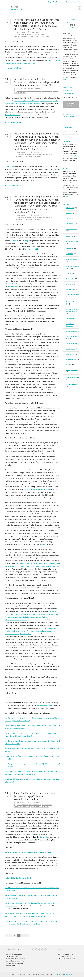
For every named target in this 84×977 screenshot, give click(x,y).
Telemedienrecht (71, 343)
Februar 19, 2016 (22, 152)
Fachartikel (14, 241)
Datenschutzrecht (34, 91)
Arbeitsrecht (22, 34)
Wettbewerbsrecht (72, 384)
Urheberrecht (70, 354)
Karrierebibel (44, 837)
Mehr (64, 79)
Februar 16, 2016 (22, 215)
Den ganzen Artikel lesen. (13, 68)
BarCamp (69, 213)
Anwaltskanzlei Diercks (44, 706)
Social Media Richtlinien (40, 36)
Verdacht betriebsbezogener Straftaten (37, 489)
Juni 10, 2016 (21, 32)
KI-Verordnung (70, 289)
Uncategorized (70, 349)
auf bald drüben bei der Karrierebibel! (18, 878)
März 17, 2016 (21, 88)
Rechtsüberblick (71, 318)
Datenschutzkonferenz (12, 115)
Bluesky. (67, 197)
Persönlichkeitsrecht (22, 36)
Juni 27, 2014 (21, 802)
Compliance (31, 154)
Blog (26, 241)
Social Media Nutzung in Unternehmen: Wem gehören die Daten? (28, 852)
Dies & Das (69, 236)
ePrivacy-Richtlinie (72, 241)
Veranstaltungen (71, 359)
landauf (10, 287)
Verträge (68, 364)
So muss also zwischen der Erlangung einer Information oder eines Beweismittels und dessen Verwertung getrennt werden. (30, 631)
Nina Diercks (35, 32)
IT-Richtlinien (39, 34)
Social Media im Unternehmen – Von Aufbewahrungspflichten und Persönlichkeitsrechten (34, 796)
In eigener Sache (71, 259)
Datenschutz (58, 974)
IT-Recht (30, 34)
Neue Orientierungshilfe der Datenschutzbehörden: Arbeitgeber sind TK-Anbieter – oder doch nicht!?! (36, 82)
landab (15, 287)
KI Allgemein (70, 284)
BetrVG (68, 218)
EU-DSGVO (69, 254)
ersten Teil (10, 166)
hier (43, 545)
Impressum (68, 974)
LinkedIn (74, 156)
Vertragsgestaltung (72, 370)
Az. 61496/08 (33, 249)
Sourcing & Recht (71, 331)
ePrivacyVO (69, 248)
